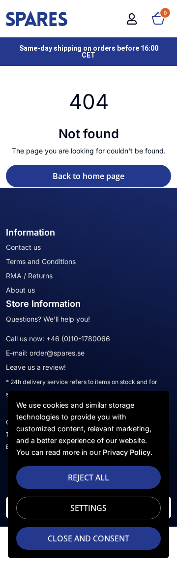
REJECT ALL (88, 477)
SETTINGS (88, 508)
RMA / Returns (29, 275)
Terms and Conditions (41, 261)
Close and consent (88, 538)
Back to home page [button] (88, 176)
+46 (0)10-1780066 (78, 338)
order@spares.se (57, 353)
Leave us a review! (36, 367)
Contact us (23, 247)
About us (20, 290)
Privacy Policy (126, 452)
